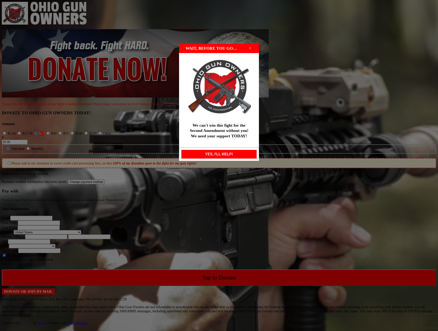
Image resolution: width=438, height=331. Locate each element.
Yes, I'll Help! (219, 154)
